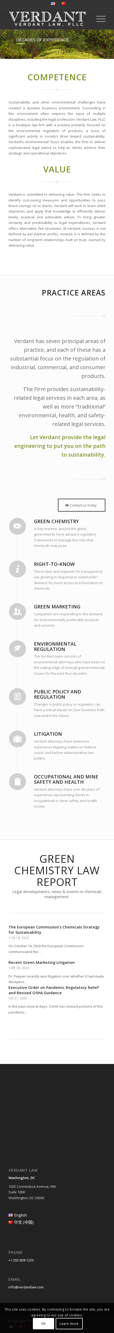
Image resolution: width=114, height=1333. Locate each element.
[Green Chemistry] (17, 526)
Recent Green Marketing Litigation (41, 962)
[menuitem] (53, 3)
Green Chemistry (56, 521)
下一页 (98, 961)
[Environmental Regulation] (17, 648)
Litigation (48, 734)
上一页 (16, 961)
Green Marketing (57, 606)
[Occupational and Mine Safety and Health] (17, 781)
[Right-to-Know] (17, 569)
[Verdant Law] (47, 18)
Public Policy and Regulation (57, 694)
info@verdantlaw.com (26, 1287)
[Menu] (98, 18)
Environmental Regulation (55, 646)
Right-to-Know (54, 564)
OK (43, 1323)
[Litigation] (17, 738)
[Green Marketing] (17, 611)
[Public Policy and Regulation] (17, 696)
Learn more (69, 1323)
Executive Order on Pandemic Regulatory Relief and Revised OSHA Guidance (53, 990)
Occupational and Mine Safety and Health (66, 779)
